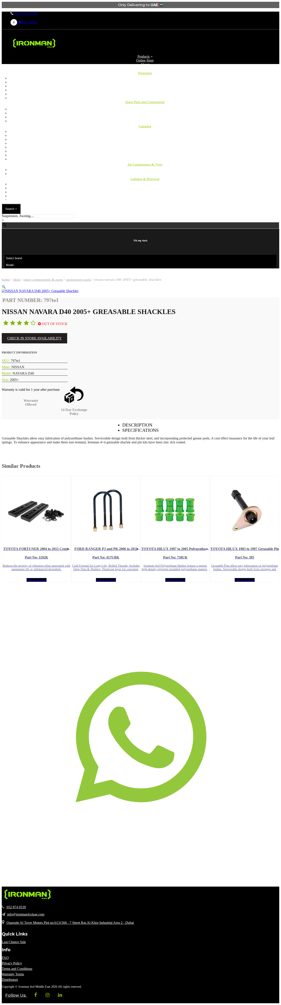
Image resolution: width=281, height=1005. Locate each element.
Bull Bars (144, 78)
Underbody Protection (145, 98)
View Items (25, 22)
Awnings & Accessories (145, 131)
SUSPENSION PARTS (78, 279)
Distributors (10, 980)
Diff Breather (145, 82)
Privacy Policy (12, 963)
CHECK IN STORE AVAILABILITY (34, 338)
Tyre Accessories (145, 173)
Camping (145, 109)
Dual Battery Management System (145, 200)
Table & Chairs (144, 151)
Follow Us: (16, 995)
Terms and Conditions (17, 969)
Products (143, 56)
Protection (145, 73)
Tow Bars (145, 94)
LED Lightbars (144, 188)
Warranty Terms (13, 974)
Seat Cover (145, 86)
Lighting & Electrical (145, 179)
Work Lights (145, 192)
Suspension (145, 117)
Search (10, 209)
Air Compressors (145, 169)
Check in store (37, 580)
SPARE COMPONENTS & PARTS (43, 279)
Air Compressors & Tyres (145, 164)
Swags (145, 147)
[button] (4, 287)
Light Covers (145, 196)
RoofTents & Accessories (144, 139)
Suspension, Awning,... (18, 216)
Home (6, 279)
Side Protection (144, 90)
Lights (144, 143)
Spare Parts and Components (145, 102)
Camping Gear (145, 135)
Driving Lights (145, 184)
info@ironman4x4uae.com (25, 914)
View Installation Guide (18, 450)
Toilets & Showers (145, 155)
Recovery (145, 121)
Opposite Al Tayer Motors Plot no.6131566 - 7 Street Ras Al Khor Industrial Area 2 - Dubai (70, 923)
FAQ (5, 958)
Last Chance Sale (14, 942)
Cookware (145, 159)
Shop (16, 279)
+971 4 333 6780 (25, 13)
